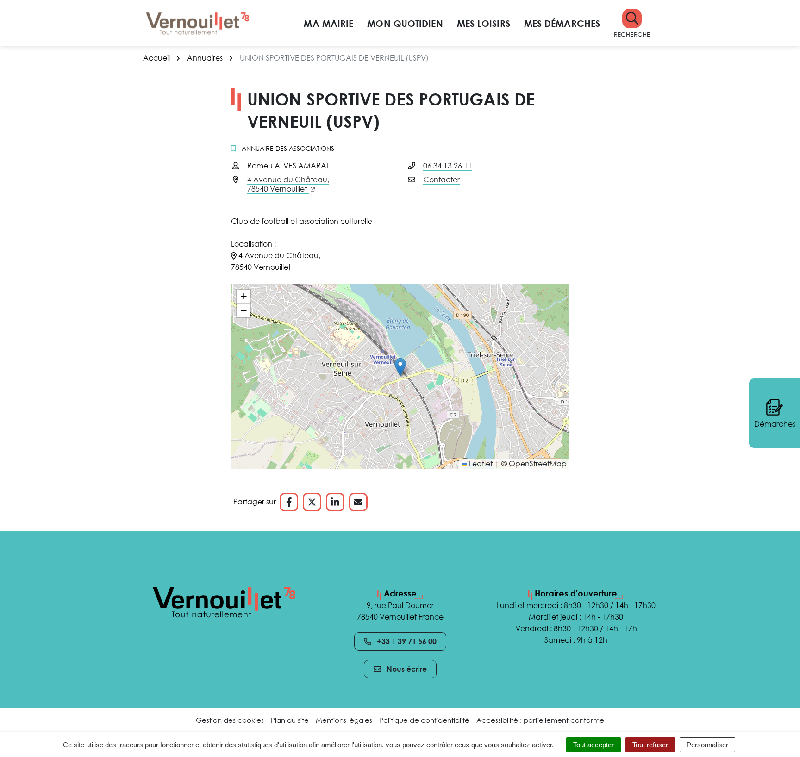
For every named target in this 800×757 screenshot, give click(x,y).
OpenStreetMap (538, 463)
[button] (632, 23)
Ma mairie (328, 23)
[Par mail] (358, 502)
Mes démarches (562, 23)
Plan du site (290, 720)
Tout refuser (650, 745)
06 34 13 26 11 (447, 165)
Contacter (441, 179)
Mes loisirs (483, 23)
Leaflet (480, 463)
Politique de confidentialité (424, 720)
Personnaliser (707, 745)
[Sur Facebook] (289, 502)
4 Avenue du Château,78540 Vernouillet (288, 184)
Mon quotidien (405, 23)
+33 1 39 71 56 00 (407, 641)
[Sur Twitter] (312, 502)
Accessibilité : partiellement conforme (540, 720)
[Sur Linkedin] (335, 502)
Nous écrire (407, 669)
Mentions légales (344, 720)
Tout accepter (593, 745)
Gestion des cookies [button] (230, 720)
